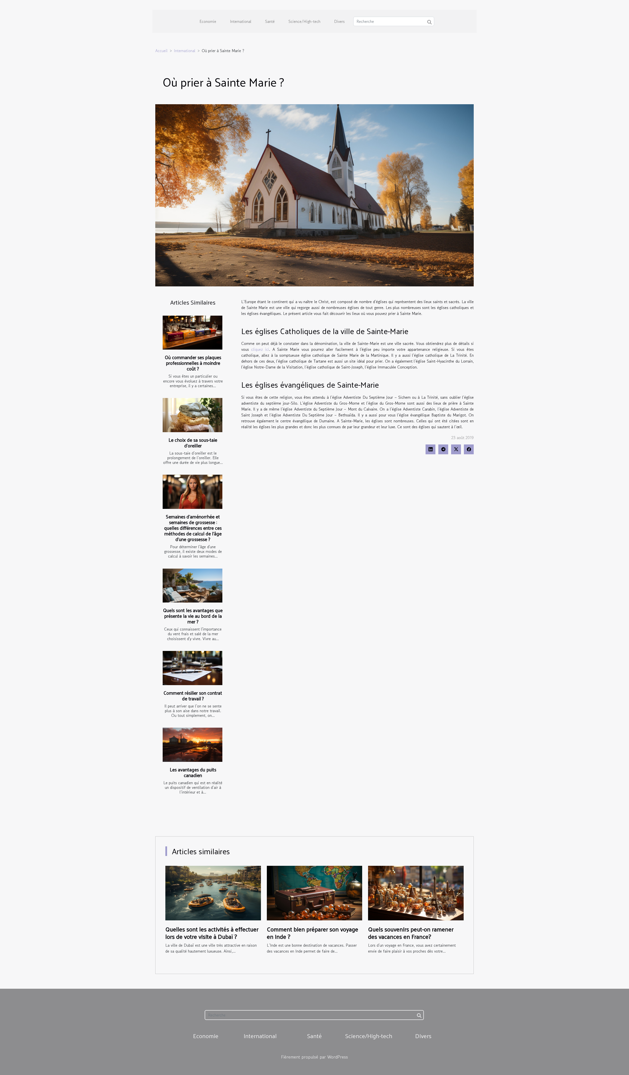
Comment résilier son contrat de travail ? (193, 696)
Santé (270, 21)
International (240, 21)
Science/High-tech (304, 21)
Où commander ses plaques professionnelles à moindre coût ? (193, 363)
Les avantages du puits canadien (193, 772)
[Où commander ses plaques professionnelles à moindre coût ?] (192, 333)
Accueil (161, 51)
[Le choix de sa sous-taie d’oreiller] (192, 415)
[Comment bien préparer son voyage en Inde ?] (314, 892)
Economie (208, 21)
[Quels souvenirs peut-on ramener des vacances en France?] (416, 892)
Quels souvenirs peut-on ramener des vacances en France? (411, 933)
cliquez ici (260, 349)
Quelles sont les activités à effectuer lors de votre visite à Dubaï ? (211, 933)
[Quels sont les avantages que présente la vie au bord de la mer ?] (192, 586)
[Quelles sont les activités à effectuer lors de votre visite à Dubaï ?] (213, 892)
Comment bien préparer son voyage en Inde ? (312, 933)
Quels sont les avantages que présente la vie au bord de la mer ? (193, 616)
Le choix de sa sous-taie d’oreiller (193, 443)
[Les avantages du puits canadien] (192, 745)
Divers (339, 21)
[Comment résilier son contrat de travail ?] (192, 668)
